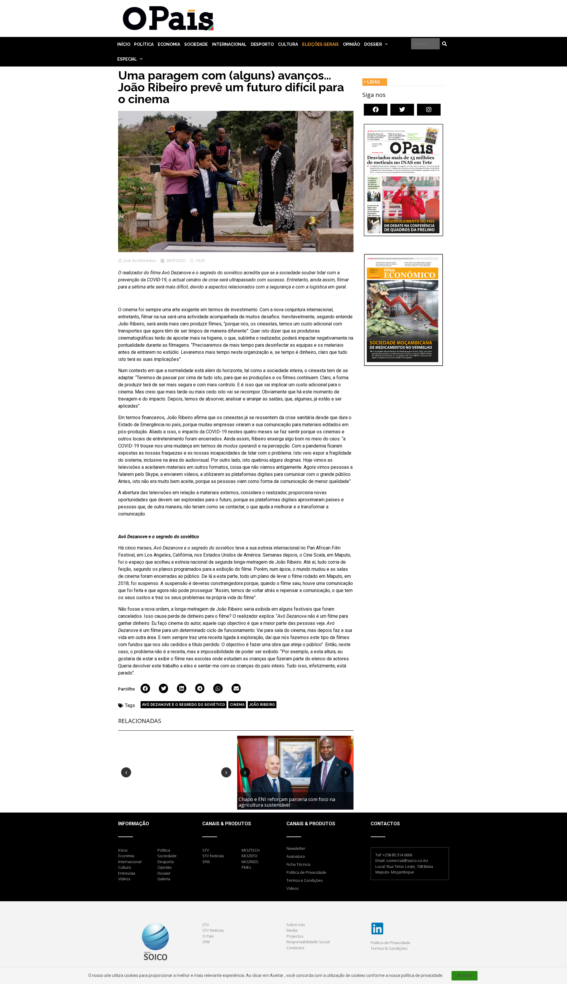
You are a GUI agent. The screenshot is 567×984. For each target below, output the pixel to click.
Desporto (262, 44)
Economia (169, 44)
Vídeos (292, 888)
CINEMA (237, 705)
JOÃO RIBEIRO (262, 705)
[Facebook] (375, 110)
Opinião (351, 44)
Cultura (288, 44)
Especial (127, 59)
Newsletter (295, 848)
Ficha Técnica (298, 864)
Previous (126, 772)
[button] (145, 688)
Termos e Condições (304, 880)
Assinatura (295, 856)
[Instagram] (429, 110)
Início (123, 44)
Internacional (229, 44)
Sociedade (196, 44)
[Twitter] (402, 110)
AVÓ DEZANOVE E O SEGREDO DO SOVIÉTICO (183, 705)
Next (226, 772)
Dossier (373, 44)
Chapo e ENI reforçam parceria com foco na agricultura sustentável (287, 802)
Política (143, 44)
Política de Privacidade (306, 872)
